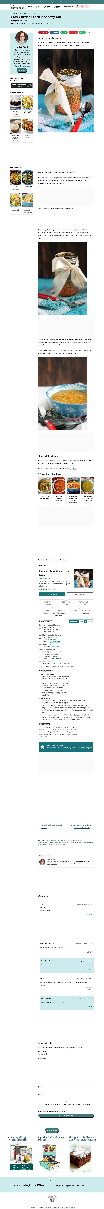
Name (40, 1087)
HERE (75, 469)
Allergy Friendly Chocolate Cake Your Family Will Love (82, 1138)
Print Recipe (57, 38)
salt (51, 644)
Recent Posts (47, 855)
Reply (89, 915)
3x (91, 621)
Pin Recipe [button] (80, 594)
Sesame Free (41, 844)
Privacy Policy (64, 1208)
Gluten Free (57, 840)
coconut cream (58, 663)
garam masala (55, 646)
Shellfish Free (48, 844)
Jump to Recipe (45, 38)
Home (12, 13)
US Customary (74, 621)
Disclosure (55, 1208)
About (29, 6)
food (52, 840)
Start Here (37, 6)
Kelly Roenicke (44, 578)
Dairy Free (47, 840)
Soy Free (55, 844)
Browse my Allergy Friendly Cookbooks (17, 1138)
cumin (55, 639)
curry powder (55, 637)
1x (85, 621)
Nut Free (70, 840)
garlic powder (55, 642)
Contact (72, 1208)
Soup (16, 13)
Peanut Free (90, 842)
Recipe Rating (42, 1051)
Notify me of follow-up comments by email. (52, 1111)
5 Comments (49, 23)
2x (88, 621)
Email (40, 1094)
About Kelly (21, 70)
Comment (42, 1059)
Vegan (82, 840)
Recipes (75, 840)
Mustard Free (77, 842)
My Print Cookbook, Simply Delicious (52, 1138)
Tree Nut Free (61, 844)
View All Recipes (47, 6)
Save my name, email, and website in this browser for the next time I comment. (66, 1104)
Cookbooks (68, 6)
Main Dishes (64, 840)
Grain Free (71, 842)
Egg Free (53, 842)
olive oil (54, 656)
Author (40, 855)
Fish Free (58, 842)
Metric (81, 621)
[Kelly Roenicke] (42, 864)
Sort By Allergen (57, 6)
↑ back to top (52, 1130)
